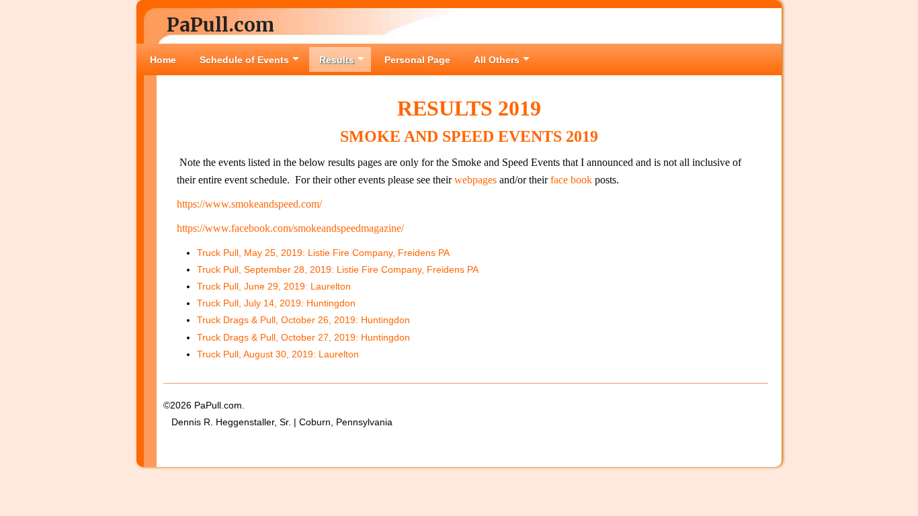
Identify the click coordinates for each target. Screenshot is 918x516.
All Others (496, 59)
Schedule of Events (244, 59)
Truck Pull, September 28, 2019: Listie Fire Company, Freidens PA (337, 269)
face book (572, 179)
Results (336, 59)
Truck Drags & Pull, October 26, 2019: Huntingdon (303, 319)
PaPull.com (220, 25)
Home (163, 59)
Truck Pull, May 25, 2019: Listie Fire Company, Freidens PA (323, 252)
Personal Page (417, 59)
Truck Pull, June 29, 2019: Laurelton (274, 286)
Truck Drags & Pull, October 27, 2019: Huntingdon (303, 337)
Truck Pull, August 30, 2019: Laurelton (278, 354)
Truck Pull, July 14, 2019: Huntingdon (276, 303)
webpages (475, 179)
